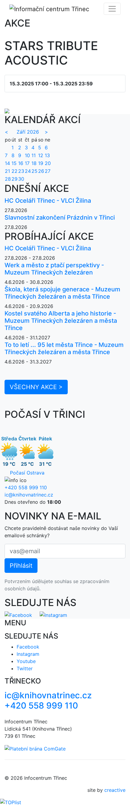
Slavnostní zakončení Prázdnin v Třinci (60, 217)
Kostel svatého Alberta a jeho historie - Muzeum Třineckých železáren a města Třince (61, 321)
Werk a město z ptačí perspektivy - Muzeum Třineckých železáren (54, 269)
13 (47, 155)
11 (33, 155)
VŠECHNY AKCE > (36, 387)
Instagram (28, 654)
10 (27, 155)
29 (14, 179)
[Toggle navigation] (112, 9)
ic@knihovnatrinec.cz (29, 495)
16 (20, 163)
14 (7, 163)
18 (34, 163)
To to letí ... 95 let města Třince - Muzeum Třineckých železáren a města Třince (64, 348)
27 (47, 171)
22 (14, 171)
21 (7, 171)
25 (34, 171)
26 (41, 171)
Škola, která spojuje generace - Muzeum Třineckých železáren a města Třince (62, 293)
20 (48, 163)
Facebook (28, 647)
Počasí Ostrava (27, 473)
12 (40, 155)
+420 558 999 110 (26, 487)
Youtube (26, 661)
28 (8, 179)
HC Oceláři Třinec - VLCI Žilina (48, 200)
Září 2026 (28, 132)
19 (40, 163)
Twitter (25, 668)
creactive (114, 790)
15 (14, 163)
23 (21, 171)
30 (21, 179)
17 (27, 163)
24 (28, 171)
